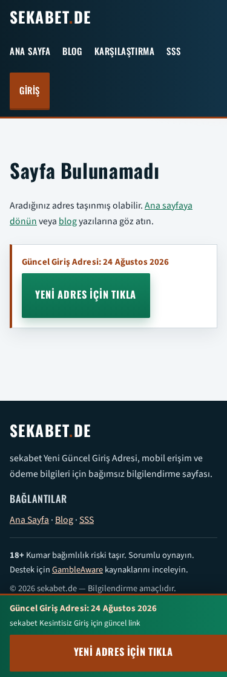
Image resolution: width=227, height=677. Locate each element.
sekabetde (50, 18)
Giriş (29, 91)
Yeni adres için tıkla (85, 295)
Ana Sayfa (30, 52)
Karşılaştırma (124, 52)
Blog (72, 52)
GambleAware (77, 569)
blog (68, 221)
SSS (173, 52)
